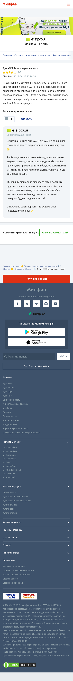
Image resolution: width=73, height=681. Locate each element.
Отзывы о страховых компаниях (18, 570)
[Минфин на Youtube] (55, 303)
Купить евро (8, 509)
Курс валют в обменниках (15, 496)
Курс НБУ (7, 396)
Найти (63, 356)
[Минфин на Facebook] (17, 303)
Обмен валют (9, 492)
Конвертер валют (11, 420)
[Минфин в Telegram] (27, 303)
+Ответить (25, 119)
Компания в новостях (38, 55)
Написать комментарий (55, 232)
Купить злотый (10, 513)
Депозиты (7, 412)
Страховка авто (10, 579)
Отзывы (18, 55)
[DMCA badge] (36, 665)
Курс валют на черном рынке (17, 501)
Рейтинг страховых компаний (17, 575)
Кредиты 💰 (17, 266)
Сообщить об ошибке (36, 366)
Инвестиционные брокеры (15, 404)
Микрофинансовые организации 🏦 (42, 266)
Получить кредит (36, 278)
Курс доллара (9, 387)
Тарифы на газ (10, 416)
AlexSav (7, 76)
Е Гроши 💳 (8, 269)
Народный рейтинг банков (15, 428)
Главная (7, 55)
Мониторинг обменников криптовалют (21, 432)
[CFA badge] (46, 596)
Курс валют (8, 383)
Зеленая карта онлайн (14, 566)
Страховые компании (13, 583)
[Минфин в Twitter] (36, 303)
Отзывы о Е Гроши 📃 (25, 269)
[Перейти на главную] (10, 4)
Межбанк (7, 408)
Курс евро (7, 391)
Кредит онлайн (10, 424)
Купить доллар (10, 505)
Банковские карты (11, 400)
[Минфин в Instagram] (46, 303)
